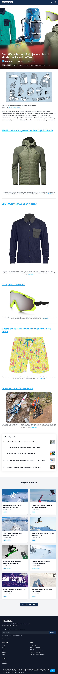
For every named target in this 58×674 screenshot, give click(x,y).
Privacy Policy (34, 645)
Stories (9, 65)
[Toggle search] (51, 2)
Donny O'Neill (9, 61)
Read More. (30, 274)
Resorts (4, 652)
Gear (4, 65)
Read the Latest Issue (35, 652)
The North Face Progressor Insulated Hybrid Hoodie (27, 130)
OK (52, 670)
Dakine (14, 65)
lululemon (26, 65)
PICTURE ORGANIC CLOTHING (37, 65)
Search (3, 654)
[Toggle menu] (55, 2)
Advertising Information (36, 650)
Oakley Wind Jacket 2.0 (13, 284)
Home (3, 645)
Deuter (20, 65)
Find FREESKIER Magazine (37, 654)
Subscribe (52, 632)
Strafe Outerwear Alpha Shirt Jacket (19, 204)
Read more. (50, 193)
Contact (4, 661)
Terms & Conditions (35, 647)
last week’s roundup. (14, 107)
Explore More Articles (30, 604)
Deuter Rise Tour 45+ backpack (17, 388)
